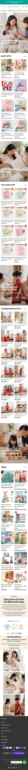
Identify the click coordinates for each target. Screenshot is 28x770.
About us (3, 722)
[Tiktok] (16, 768)
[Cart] (26, 6)
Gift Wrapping (4, 739)
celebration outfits (11, 10)
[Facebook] (9, 768)
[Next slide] (26, 2)
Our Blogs (3, 745)
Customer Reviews (5, 725)
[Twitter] (19, 768)
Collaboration (4, 742)
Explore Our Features (14, 648)
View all (25, 56)
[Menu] (1, 6)
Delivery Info (4, 727)
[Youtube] (14, 768)
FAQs (2, 733)
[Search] (4, 6)
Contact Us (3, 736)
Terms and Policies (14, 764)
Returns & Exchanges (6, 730)
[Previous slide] (1, 2)
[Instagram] (11, 768)
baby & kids (19, 10)
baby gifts (3, 10)
